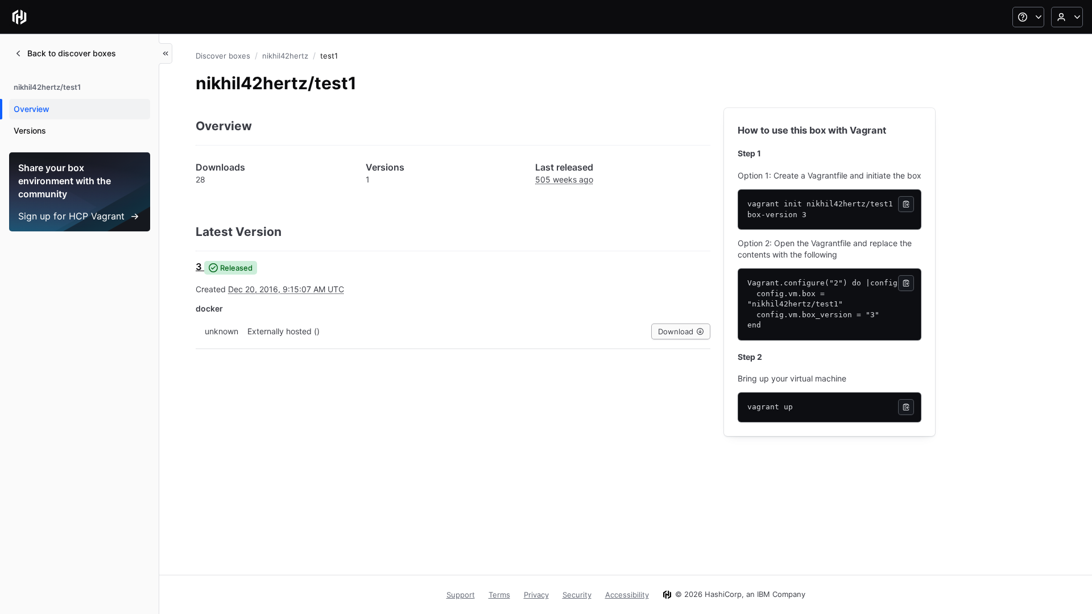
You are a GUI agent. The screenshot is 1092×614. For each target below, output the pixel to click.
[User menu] (1067, 17)
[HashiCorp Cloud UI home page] (19, 17)
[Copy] (906, 204)
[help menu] (1028, 17)
